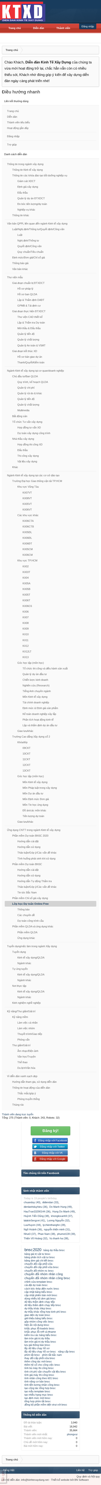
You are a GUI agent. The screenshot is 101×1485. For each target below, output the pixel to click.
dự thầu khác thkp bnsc (37, 1308)
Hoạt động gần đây (18, 128)
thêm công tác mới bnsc (38, 1361)
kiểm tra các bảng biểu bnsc (40, 1335)
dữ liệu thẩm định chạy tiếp (39, 1301)
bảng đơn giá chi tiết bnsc (39, 1260)
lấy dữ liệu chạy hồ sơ (37, 1348)
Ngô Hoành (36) (33, 1229)
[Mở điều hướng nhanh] (95, 50)
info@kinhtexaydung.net (35, 1479)
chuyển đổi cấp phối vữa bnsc (41, 1267)
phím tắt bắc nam (52, 1354)
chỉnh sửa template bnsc (38, 1281)
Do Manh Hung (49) (60, 1206)
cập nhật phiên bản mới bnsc (40, 1295)
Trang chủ (14, 28)
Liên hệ (80, 1470)
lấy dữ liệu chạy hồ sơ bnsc (40, 1351)
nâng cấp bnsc (66, 1351)
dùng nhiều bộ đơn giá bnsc (40, 1298)
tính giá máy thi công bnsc (39, 1374)
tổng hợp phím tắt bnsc (37, 1401)
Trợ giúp (12, 144)
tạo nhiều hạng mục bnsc (38, 1394)
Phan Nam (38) (46, 1233)
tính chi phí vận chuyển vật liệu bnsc (45, 1371)
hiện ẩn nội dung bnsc (36, 1324)
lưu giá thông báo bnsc (37, 1345)
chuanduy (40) (32, 1202)
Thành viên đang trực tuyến (17, 1114)
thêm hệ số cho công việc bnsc (42, 1364)
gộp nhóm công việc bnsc (39, 1321)
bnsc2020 (32, 1250)
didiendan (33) (50, 1202)
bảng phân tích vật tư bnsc (39, 1257)
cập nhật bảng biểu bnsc (38, 1291)
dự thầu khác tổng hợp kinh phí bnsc (45, 1311)
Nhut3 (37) (30, 1233)
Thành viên (63, 28)
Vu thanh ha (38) (58, 1238)
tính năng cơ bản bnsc (37, 1381)
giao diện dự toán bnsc (37, 1315)
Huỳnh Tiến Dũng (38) (36, 1216)
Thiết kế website (60, 1479)
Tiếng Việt (8, 1470)
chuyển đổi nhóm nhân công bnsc (47, 1278)
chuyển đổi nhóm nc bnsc (39, 1270)
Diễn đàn (38, 28)
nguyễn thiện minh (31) (57, 1229)
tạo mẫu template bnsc (37, 1391)
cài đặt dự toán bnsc (36, 1285)
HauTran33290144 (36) (37, 1211)
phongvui (72, 1434)
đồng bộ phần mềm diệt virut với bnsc (45, 1404)
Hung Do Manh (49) (63, 1211)
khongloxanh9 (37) (61, 1216)
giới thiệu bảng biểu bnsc (38, 1318)
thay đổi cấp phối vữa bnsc (39, 1358)
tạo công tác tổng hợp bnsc (40, 1388)
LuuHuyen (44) (32, 1225)
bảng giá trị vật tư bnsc (37, 1254)
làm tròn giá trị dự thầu (37, 1338)
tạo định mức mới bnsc (37, 1398)
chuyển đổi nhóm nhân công (43, 1274)
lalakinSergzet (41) (34, 1220)
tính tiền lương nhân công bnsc (42, 1384)
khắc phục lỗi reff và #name (40, 1331)
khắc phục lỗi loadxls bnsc (39, 1328)
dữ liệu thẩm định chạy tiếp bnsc (42, 1305)
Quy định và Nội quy (88, 1476)
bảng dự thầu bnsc (54, 1250)
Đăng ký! (50, 1131)
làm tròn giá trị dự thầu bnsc (40, 1341)
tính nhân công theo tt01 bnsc (41, 1378)
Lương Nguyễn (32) (58, 1220)
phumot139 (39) (66, 1233)
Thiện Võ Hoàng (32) (35, 1238)
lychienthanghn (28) (54, 1225)
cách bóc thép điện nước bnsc (41, 1288)
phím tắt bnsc (32, 1354)
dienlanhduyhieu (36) (35, 1206)
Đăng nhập (88, 26)
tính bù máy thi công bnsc (39, 1368)
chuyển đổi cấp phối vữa (38, 1263)
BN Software (81, 1479)
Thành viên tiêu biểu (18, 122)
